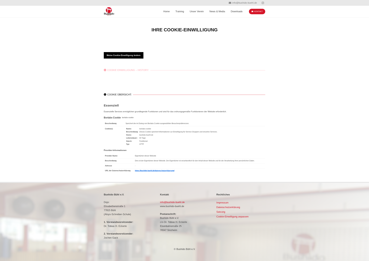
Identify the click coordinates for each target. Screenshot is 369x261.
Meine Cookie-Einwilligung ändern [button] (124, 55)
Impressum (222, 202)
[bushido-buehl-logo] (109, 11)
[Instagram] (262, 2)
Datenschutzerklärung (228, 207)
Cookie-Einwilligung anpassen (232, 216)
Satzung (220, 211)
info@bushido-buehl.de (172, 202)
